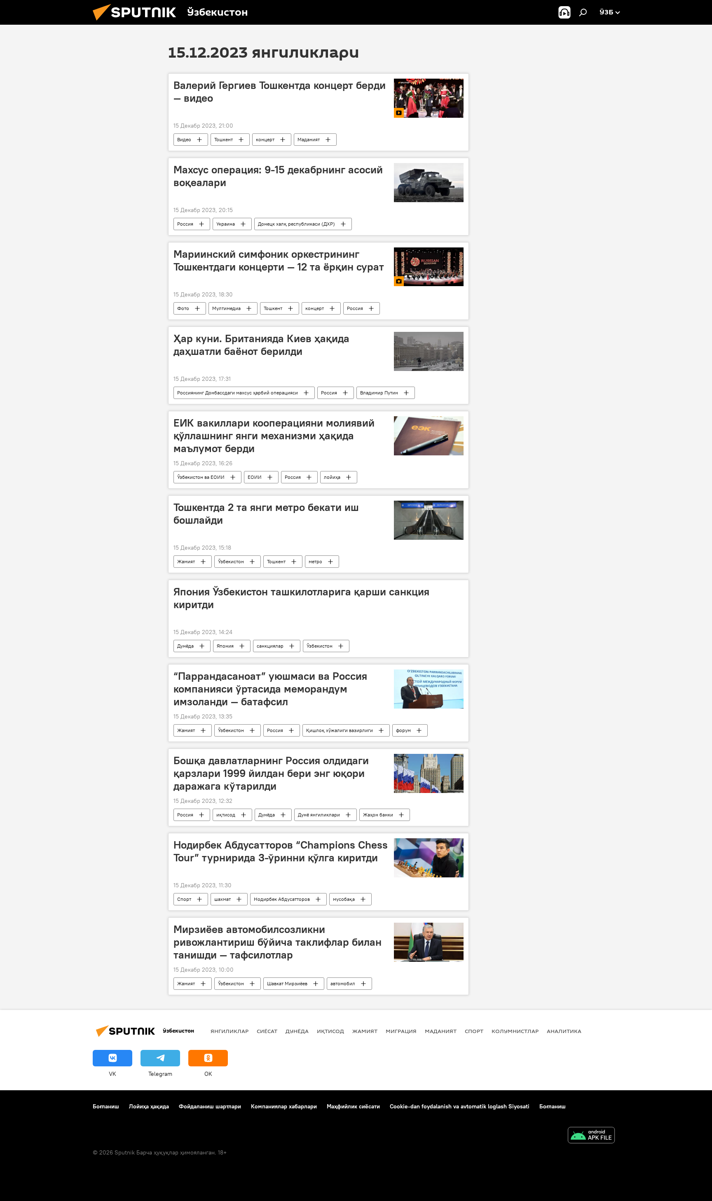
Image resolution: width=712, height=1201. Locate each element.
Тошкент (223, 139)
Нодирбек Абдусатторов (282, 899)
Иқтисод (330, 1031)
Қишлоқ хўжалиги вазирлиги (339, 730)
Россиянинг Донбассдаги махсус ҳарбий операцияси (237, 392)
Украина (225, 224)
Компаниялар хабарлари (284, 1106)
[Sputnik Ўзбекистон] (137, 22)
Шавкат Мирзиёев (287, 983)
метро (315, 561)
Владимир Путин (379, 392)
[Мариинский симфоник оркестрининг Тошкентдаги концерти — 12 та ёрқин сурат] (429, 267)
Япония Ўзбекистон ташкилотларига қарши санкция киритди (301, 598)
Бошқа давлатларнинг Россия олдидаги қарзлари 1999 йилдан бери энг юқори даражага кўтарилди (271, 773)
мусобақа (344, 899)
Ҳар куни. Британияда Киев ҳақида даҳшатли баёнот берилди (261, 345)
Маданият (308, 139)
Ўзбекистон (231, 561)
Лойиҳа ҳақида (149, 1106)
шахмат (222, 899)
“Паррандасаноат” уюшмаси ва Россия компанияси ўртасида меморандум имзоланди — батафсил (270, 688)
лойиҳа (332, 477)
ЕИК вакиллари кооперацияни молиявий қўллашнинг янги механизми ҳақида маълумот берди (274, 435)
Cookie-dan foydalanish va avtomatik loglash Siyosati (459, 1106)
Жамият (186, 561)
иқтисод (225, 815)
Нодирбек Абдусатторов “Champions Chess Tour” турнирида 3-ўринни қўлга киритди (280, 851)
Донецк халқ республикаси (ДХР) (296, 224)
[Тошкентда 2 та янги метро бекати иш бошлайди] (429, 520)
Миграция (401, 1031)
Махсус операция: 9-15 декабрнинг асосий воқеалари (278, 176)
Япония (225, 646)
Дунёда (185, 646)
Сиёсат (267, 1031)
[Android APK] (591, 1136)
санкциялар (270, 646)
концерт (265, 139)
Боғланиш (106, 1106)
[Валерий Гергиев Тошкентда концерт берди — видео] (429, 98)
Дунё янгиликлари (319, 815)
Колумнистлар (515, 1031)
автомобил (342, 983)
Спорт (184, 899)
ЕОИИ (255, 477)
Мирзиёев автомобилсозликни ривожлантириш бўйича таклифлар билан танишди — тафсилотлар (277, 942)
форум (403, 730)
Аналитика (564, 1031)
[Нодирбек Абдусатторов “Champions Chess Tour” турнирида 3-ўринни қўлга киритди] (429, 857)
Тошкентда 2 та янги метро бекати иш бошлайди (266, 514)
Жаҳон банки (378, 815)
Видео (184, 139)
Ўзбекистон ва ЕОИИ (201, 477)
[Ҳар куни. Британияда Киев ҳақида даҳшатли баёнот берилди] (429, 351)
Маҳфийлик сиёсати (353, 1106)
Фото (183, 308)
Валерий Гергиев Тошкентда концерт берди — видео (279, 92)
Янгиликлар (229, 1031)
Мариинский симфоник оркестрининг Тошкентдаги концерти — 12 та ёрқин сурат (278, 260)
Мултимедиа (226, 308)
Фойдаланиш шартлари (210, 1106)
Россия (185, 224)
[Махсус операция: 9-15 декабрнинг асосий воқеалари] (429, 182)
